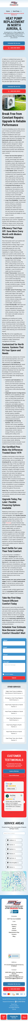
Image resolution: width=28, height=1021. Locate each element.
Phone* (5, 654)
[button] (24, 1017)
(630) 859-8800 (14, 975)
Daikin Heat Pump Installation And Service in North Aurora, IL (14, 692)
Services (14, 924)
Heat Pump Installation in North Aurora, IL (14, 712)
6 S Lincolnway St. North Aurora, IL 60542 (14, 965)
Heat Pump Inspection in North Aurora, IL (14, 705)
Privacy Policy (14, 1004)
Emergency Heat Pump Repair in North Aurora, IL (14, 699)
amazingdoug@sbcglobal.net (14, 978)
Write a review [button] (11, 788)
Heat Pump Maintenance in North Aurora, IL (14, 719)
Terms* (11, 674)
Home (8, 11)
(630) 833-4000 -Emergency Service (14, 973)
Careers (14, 934)
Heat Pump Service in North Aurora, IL (14, 732)
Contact (14, 930)
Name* (5, 640)
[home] (14, 3)
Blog (14, 936)
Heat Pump (16, 11)
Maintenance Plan (14, 932)
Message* (6, 662)
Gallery (14, 926)
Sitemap (14, 1009)
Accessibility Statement (14, 1007)
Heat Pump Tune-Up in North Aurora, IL (14, 739)
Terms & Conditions (14, 1005)
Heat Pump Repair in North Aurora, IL (14, 725)
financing (8, 523)
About (14, 928)
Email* (5, 647)
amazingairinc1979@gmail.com (14, 977)
